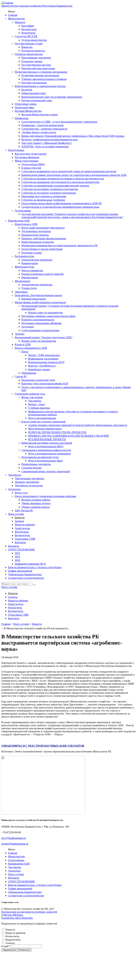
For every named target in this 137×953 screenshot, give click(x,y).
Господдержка (16, 150)
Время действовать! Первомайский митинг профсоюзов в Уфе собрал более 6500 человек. (73, 136)
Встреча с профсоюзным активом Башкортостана (49, 139)
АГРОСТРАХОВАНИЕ (21, 549)
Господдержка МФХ (33, 164)
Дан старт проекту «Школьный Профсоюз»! (46, 143)
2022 (17, 553)
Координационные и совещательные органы (40, 86)
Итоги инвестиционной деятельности (43, 227)
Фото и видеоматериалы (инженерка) (49, 453)
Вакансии (27, 47)
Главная (12, 15)
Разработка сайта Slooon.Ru (17, 917)
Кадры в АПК (23, 344)
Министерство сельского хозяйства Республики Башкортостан (37, 5)
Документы (34, 400)
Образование (28, 373)
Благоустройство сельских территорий (43, 421)
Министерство (16, 18)
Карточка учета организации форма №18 (44, 383)
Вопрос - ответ (36, 404)
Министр (20, 22)
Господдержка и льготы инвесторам (41, 249)
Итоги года (21, 492)
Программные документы (36, 57)
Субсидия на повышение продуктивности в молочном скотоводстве (60, 182)
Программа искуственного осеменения (43, 196)
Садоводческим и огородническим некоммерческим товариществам (60, 206)
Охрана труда (29, 288)
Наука (24, 351)
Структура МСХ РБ (26, 36)
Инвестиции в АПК (26, 224)
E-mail (5, 946)
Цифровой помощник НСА (30, 563)
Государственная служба (29, 43)
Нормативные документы (36, 464)
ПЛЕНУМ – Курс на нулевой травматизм (44, 146)
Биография (27, 25)
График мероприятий (20, 570)
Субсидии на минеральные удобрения (43, 199)
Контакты (20, 542)
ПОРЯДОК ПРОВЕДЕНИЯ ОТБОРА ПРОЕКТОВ (57, 432)
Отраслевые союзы (25, 103)
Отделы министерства (34, 40)
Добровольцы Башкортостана (25, 574)
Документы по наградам (29, 485)
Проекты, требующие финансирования (43, 238)
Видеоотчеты (29, 29)
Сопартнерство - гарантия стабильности (44, 128)
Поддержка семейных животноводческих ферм (48, 316)
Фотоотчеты (28, 32)
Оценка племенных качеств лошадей (42, 274)
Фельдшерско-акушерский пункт (40, 457)
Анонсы (19, 521)
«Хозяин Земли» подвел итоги (38, 132)
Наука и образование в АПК (31, 348)
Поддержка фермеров (27, 157)
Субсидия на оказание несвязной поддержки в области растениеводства (62, 178)
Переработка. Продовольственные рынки (38, 295)
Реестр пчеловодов (32, 270)
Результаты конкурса (33, 50)
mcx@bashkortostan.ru (13, 838)
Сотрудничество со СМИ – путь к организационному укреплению (59, 121)
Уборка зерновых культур (35, 503)
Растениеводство (24, 256)
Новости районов (25, 524)
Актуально (27, 326)
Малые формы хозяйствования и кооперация (40, 302)
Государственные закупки (36, 64)
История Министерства (28, 111)
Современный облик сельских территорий (45, 471)
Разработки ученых (39, 369)
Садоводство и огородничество (26, 577)
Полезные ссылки (31, 252)
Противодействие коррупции (38, 68)
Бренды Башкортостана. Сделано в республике (34, 567)
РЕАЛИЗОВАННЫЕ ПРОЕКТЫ (47, 439)
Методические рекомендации (45, 428)
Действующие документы (29, 478)
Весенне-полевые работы (35, 499)
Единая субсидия (31, 167)
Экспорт (19, 333)
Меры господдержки (26, 160)
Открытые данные (31, 61)
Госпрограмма (23, 210)
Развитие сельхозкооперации (37, 319)
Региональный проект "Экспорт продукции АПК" (44, 337)
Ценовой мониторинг (33, 298)
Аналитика (14, 489)
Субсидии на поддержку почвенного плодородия (49, 189)
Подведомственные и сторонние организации (41, 71)
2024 (17, 560)
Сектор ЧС (21, 376)
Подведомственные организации (40, 75)
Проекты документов (27, 482)
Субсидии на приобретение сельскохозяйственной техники (55, 185)
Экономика (21, 291)
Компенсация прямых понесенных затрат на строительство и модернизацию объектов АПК (73, 175)
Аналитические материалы (36, 259)
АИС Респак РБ (24, 510)
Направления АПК (19, 220)
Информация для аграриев (43, 358)
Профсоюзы (21, 118)
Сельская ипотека (31, 467)
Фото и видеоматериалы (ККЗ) (45, 446)
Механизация (22, 281)
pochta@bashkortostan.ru (14, 843)
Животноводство (24, 266)
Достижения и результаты (36, 231)
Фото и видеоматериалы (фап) (45, 460)
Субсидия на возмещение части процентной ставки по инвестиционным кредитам (68, 171)
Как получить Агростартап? (31, 153)
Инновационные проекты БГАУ (46, 362)
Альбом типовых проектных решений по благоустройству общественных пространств (77, 425)
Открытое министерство (29, 54)
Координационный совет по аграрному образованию (51, 96)
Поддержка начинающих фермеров (41, 323)
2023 (17, 556)
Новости (20, 517)
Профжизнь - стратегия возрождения (42, 125)
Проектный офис (24, 107)
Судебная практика (39, 407)
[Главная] (7, 2)
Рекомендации (29, 263)
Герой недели (22, 528)
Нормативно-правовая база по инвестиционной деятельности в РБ (59, 245)
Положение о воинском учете (38, 380)
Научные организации (34, 82)
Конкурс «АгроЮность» (42, 365)
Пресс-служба (16, 514)
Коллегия (26, 89)
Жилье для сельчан (32, 397)
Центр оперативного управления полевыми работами (45, 496)
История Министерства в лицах (39, 114)
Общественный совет (33, 93)
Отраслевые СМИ (25, 538)
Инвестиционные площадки (37, 242)
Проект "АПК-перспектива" (44, 355)
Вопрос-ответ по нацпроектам (45, 312)
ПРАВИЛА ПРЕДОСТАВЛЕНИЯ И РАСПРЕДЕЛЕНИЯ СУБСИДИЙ (68, 435)
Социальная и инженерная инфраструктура (46, 450)
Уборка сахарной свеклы (35, 507)
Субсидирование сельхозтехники (40, 330)
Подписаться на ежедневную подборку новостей (29, 911)
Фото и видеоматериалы (42, 418)
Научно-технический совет (36, 100)
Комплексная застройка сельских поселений (46, 442)
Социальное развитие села (30, 393)
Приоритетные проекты (35, 234)
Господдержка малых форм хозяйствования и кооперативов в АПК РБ (61, 203)
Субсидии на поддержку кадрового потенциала (48, 192)
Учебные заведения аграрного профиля (43, 79)
